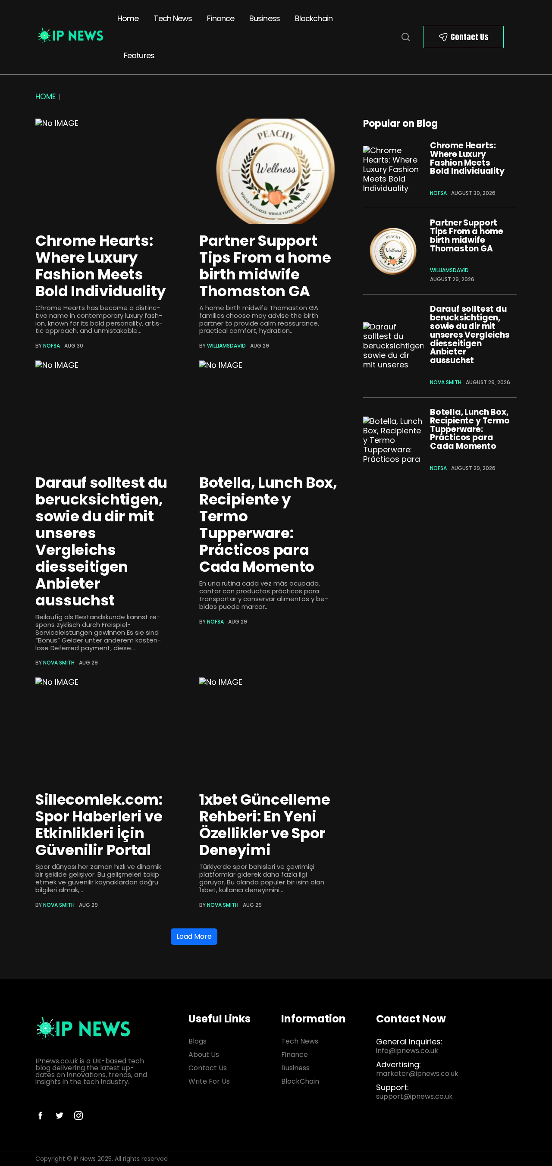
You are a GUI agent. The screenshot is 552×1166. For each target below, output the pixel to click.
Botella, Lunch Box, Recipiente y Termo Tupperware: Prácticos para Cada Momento (268, 524)
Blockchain (313, 18)
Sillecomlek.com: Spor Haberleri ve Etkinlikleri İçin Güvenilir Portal (99, 824)
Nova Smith (59, 662)
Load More (194, 936)
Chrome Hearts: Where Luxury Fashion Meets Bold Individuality (100, 265)
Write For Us (209, 1081)
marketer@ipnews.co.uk (417, 1073)
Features (139, 55)
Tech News (173, 18)
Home (127, 18)
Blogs (197, 1041)
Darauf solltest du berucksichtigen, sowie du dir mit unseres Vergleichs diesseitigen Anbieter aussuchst (101, 541)
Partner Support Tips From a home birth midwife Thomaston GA (265, 265)
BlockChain (300, 1081)
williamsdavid (226, 345)
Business (264, 18)
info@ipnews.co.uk (407, 1051)
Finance (220, 18)
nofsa (51, 345)
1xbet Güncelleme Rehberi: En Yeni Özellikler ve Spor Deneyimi (264, 824)
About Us (203, 1054)
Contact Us (470, 37)
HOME (45, 96)
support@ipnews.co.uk (414, 1096)
